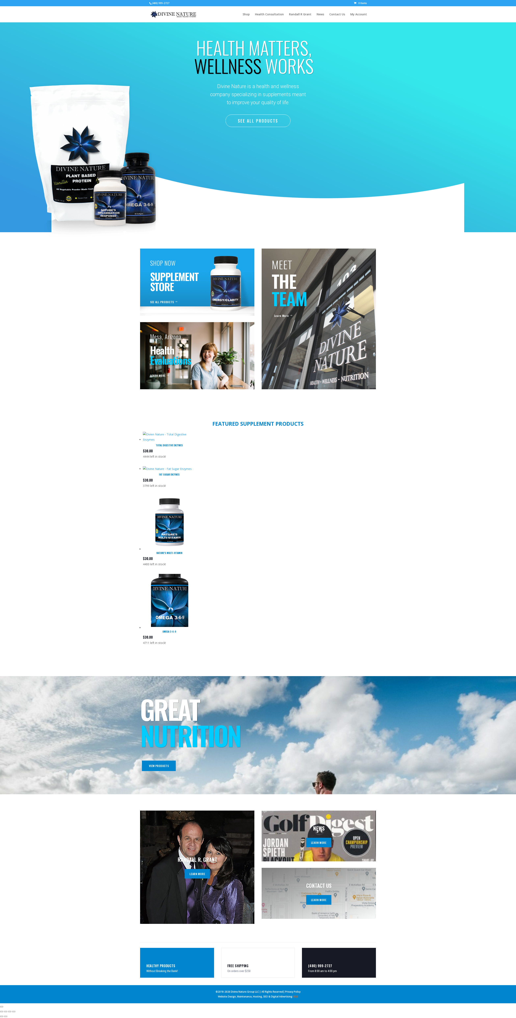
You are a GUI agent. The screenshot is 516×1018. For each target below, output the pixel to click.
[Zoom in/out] (1, 1011)
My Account (358, 14)
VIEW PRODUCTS (159, 766)
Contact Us (337, 14)
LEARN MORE (158, 375)
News (320, 14)
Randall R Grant (300, 14)
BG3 (295, 996)
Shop (246, 14)
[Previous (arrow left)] (1, 1016)
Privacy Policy (293, 991)
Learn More (281, 315)
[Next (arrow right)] (5, 1016)
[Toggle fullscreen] (5, 1011)
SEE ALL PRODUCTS (258, 121)
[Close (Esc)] (13, 1011)
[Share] (9, 1011)
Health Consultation (269, 14)
